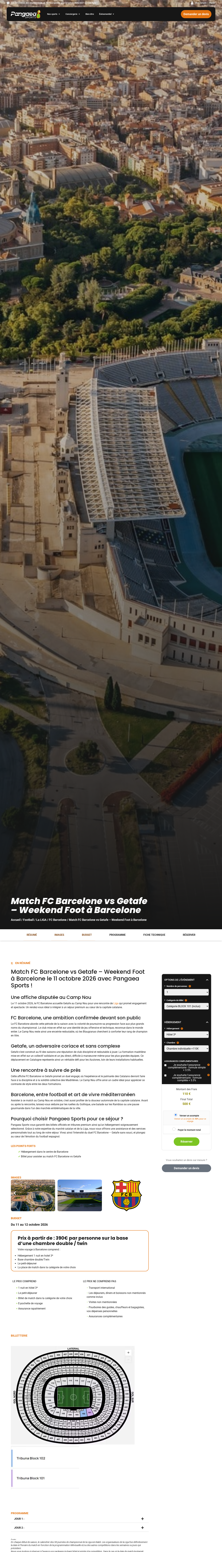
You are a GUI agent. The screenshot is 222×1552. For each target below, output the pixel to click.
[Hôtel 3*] (186, 1034)
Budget (87, 934)
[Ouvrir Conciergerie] (79, 14)
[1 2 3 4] (186, 992)
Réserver (189, 934)
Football (28, 919)
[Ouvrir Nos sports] (59, 14)
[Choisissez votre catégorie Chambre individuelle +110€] (186, 1048)
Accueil (16, 919)
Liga (115, 1003)
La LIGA (41, 919)
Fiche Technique (154, 934)
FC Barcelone (57, 919)
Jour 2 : (19, 1527)
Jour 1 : (19, 1518)
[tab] (80, 1519)
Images (59, 934)
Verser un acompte (189, 1115)
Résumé (32, 934)
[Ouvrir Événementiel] (113, 14)
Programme (117, 934)
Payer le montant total (189, 1130)
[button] (15, 1193)
